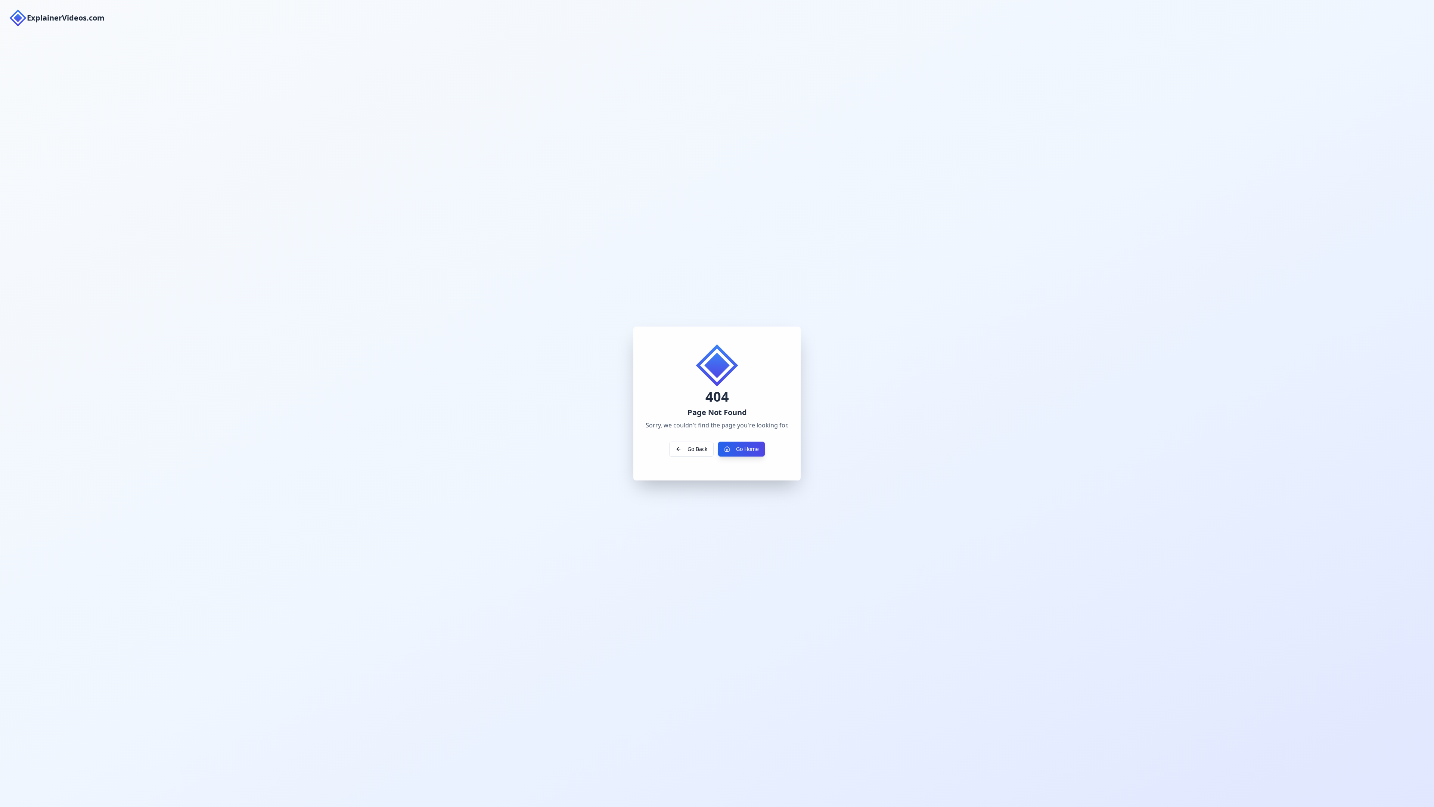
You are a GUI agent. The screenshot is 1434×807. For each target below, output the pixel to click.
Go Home (747, 448)
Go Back (697, 448)
